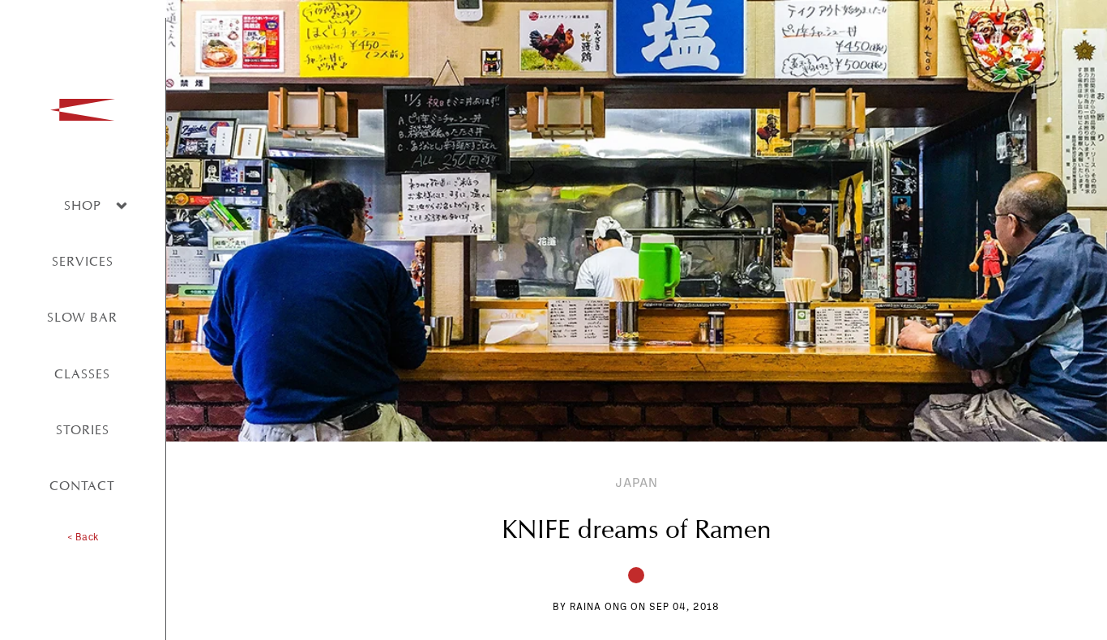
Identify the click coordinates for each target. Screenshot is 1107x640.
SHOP (82, 205)
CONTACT (82, 485)
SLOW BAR (82, 317)
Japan (636, 483)
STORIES (82, 429)
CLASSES (82, 374)
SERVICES (82, 261)
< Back (82, 538)
